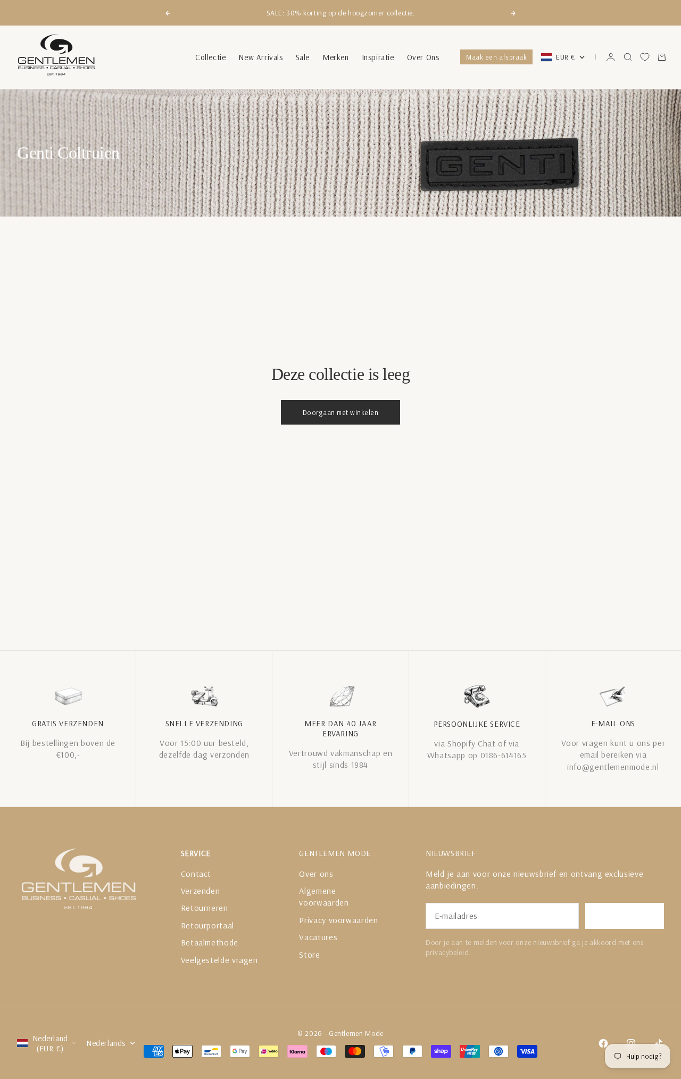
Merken (335, 57)
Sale (303, 57)
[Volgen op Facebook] (603, 1043)
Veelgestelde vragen (219, 959)
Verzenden (200, 890)
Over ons (316, 873)
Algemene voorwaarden (323, 896)
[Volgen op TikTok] (658, 1043)
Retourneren (204, 907)
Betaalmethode (209, 942)
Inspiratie (378, 57)
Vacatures (318, 937)
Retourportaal (207, 925)
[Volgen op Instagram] (631, 1043)
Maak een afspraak (496, 57)
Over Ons (423, 57)
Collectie (210, 57)
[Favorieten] (645, 57)
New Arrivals (260, 57)
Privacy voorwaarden (338, 920)
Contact (196, 873)
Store (309, 954)
